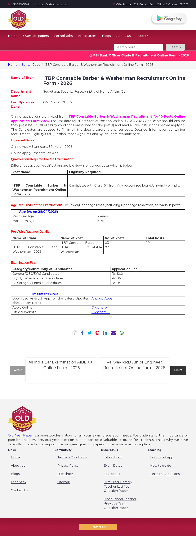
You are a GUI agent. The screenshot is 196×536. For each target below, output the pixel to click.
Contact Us (19, 490)
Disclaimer (65, 474)
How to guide (160, 465)
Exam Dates (113, 465)
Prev (18, 370)
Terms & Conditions (72, 457)
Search (175, 47)
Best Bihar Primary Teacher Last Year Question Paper (118, 486)
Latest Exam (113, 457)
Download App (161, 457)
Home (12, 36)
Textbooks (112, 474)
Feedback (18, 482)
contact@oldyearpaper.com (52, 4)
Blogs (106, 36)
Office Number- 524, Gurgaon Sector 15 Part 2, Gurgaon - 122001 (152, 4)
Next (178, 370)
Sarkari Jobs (63, 36)
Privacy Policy (67, 465)
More (142, 36)
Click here (99, 307)
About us (123, 36)
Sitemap (63, 482)
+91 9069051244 (20, 4)
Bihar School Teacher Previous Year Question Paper (120, 503)
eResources (87, 36)
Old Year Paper (20, 435)
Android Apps (101, 298)
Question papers (36, 36)
